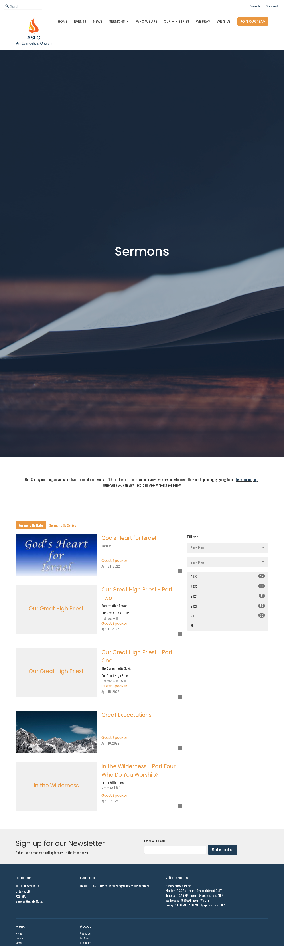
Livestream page (247, 479)
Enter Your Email (154, 840)
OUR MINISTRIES (176, 21)
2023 (227, 576)
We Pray (203, 21)
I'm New (84, 938)
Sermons (117, 21)
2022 (227, 586)
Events (80, 21)
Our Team (85, 942)
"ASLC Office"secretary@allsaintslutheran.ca (121, 885)
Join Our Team (253, 21)
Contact (271, 6)
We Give (224, 21)
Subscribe (222, 850)
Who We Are (146, 21)
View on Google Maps (29, 901)
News (98, 21)
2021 (227, 595)
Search (255, 6)
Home (62, 21)
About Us (85, 933)
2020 (227, 605)
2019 (227, 615)
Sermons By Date (30, 525)
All (192, 625)
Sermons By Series (62, 525)
